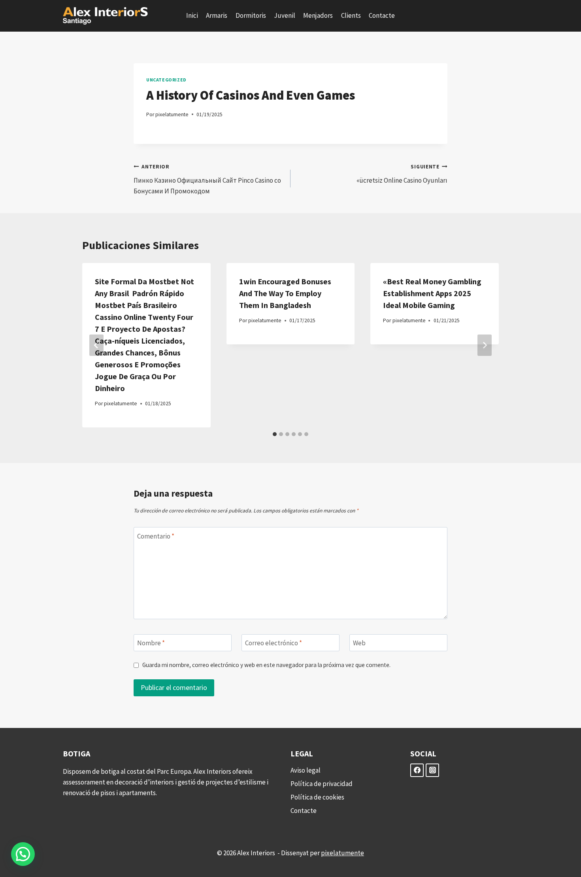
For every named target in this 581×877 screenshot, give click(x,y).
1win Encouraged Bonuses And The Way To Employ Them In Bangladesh (285, 293)
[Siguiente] (484, 345)
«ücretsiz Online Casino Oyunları (402, 174)
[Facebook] (417, 770)
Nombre (151, 643)
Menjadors (318, 15)
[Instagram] (432, 770)
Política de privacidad (321, 783)
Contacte (382, 15)
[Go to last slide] (96, 345)
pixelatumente (172, 114)
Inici (192, 15)
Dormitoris (251, 15)
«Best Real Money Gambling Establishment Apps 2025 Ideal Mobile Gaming (432, 293)
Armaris (216, 15)
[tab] (275, 434)
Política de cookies (317, 797)
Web (359, 643)
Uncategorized (166, 80)
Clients (351, 15)
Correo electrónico (273, 643)
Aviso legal (305, 770)
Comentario (155, 535)
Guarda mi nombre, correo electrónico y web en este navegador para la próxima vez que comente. (266, 665)
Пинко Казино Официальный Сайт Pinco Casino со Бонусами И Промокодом (207, 179)
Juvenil (284, 15)
